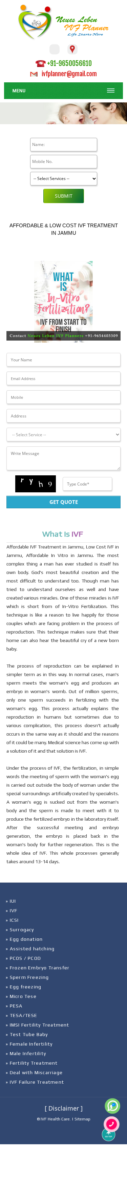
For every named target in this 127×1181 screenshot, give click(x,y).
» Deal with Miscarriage (34, 1072)
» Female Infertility (29, 1044)
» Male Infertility (26, 1053)
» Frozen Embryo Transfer (37, 967)
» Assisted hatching (30, 948)
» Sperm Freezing (27, 977)
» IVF (11, 910)
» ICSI (12, 920)
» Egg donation (24, 939)
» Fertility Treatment (32, 1063)
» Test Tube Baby (27, 1034)
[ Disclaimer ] (64, 1108)
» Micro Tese (21, 996)
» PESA (14, 1005)
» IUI (11, 901)
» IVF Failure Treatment (35, 1082)
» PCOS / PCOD (23, 958)
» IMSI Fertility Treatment (37, 1025)
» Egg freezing (23, 986)
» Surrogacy (20, 929)
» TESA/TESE (21, 1015)
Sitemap (82, 1119)
